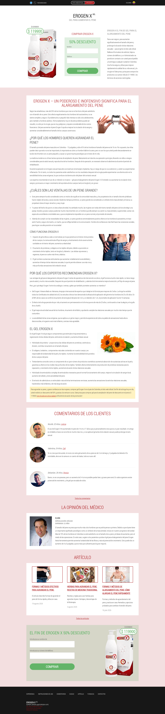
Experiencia (30, 694)
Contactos (101, 694)
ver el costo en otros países (46, 396)
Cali (64, 448)
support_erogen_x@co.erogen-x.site (37, 704)
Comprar (82, 71)
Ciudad (71, 694)
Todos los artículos (82, 618)
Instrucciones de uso (45, 694)
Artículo (81, 694)
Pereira (65, 472)
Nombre (69, 47)
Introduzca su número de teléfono (41, 651)
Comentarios (61, 694)
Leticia (63, 424)
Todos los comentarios (82, 498)
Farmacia (91, 694)
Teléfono (69, 56)
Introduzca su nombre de (38, 639)
